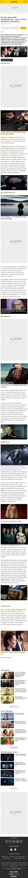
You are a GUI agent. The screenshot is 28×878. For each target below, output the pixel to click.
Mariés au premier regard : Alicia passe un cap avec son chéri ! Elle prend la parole (21, 722)
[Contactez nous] (21, 841)
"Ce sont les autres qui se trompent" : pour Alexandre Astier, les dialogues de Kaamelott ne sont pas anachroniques (20, 674)
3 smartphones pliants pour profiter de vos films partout (20, 755)
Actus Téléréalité (14, 747)
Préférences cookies (14, 863)
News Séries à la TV (23, 13)
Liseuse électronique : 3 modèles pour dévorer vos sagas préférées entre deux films (20, 764)
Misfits (13, 609)
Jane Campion (4, 279)
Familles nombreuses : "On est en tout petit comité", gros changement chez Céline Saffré (21, 739)
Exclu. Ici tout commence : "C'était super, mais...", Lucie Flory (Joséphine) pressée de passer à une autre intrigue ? (21, 690)
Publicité (19, 862)
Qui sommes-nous (8, 862)
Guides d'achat (14, 788)
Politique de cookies (5, 863)
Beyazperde (21, 856)
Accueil (2, 13)
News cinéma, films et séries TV (9, 13)
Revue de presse (5, 865)
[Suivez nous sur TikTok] (17, 841)
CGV (26, 862)
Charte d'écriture (12, 865)
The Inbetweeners (20, 609)
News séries (18, 13)
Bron (2, 488)
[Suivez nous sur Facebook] (7, 841)
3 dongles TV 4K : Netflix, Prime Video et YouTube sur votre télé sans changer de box (21, 779)
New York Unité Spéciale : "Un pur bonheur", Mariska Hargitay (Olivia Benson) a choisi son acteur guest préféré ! (21, 682)
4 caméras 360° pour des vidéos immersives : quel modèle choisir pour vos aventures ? (20, 772)
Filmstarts (3, 856)
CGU (23, 862)
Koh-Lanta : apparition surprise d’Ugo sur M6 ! (19, 714)
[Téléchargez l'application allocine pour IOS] (12, 849)
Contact (2, 862)
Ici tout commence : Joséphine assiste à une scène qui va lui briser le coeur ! (21, 697)
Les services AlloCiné (20, 865)
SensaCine (12, 856)
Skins (9, 609)
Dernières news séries (14, 706)
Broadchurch (5, 146)
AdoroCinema (6, 858)
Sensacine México (18, 858)
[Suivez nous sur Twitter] (10, 841)
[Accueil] (13, 2)
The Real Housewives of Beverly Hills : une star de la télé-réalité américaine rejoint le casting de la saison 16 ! (21, 731)
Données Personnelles (23, 863)
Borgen (7, 579)
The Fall (13, 152)
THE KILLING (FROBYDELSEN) (9, 521)
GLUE (2, 609)
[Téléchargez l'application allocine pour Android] (16, 849)
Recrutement (15, 862)
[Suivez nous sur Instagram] (14, 841)
